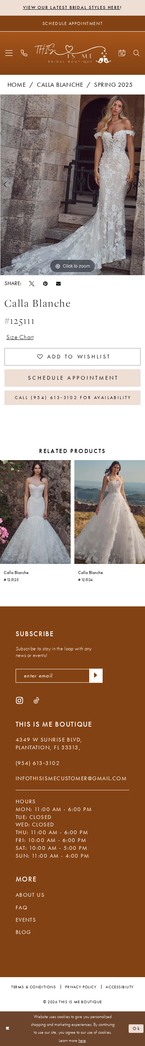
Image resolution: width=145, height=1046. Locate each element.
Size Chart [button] (19, 337)
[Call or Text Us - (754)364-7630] (24, 53)
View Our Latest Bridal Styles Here (71, 7)
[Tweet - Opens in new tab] (32, 283)
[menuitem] (9, 53)
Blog (23, 932)
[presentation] (35, 512)
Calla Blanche (60, 85)
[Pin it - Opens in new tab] (45, 283)
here (82, 1040)
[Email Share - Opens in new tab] (58, 283)
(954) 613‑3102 (38, 763)
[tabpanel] (72, 185)
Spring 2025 (113, 85)
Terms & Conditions (33, 986)
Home (16, 85)
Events (26, 919)
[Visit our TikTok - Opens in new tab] (36, 700)
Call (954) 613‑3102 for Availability (73, 398)
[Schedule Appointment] (121, 53)
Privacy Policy (80, 986)
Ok (137, 1028)
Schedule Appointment (73, 377)
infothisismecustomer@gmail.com (71, 778)
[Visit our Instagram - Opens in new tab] (19, 700)
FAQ (22, 907)
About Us (30, 895)
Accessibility (119, 986)
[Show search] (136, 53)
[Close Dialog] (7, 1028)
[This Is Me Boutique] (72, 53)
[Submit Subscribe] (95, 676)
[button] (9, 53)
